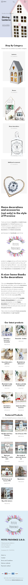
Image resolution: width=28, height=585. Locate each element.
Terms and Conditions (7, 560)
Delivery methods (5, 563)
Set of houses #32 (21, 433)
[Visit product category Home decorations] (14, 139)
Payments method (5, 566)
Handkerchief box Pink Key (6, 434)
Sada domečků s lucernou (21, 406)
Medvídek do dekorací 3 (21, 363)
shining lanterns (10, 300)
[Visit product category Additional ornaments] (14, 178)
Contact (3, 557)
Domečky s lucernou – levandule (7, 340)
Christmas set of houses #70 (7, 479)
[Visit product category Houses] (14, 103)
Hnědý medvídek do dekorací (21, 384)
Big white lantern (7, 501)
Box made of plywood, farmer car (21, 457)
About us (3, 555)
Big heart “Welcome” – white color (7, 457)
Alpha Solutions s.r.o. (17, 580)
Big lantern (21, 479)
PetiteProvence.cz (16, 224)
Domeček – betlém (21, 338)
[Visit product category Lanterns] (14, 67)
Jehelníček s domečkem (7, 406)
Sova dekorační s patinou (7, 363)
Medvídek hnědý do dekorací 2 (7, 384)
